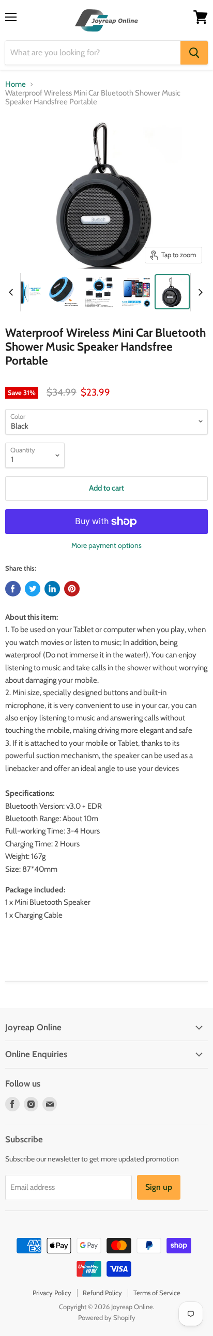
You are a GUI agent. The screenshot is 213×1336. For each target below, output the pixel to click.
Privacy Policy (52, 1292)
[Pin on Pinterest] (72, 588)
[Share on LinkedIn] (52, 588)
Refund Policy (102, 1292)
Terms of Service (156, 1292)
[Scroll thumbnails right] (198, 292)
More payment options (106, 545)
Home (15, 84)
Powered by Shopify (106, 1317)
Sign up (158, 1187)
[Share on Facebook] (13, 588)
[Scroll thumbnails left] (12, 292)
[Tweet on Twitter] (32, 588)
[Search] (194, 53)
